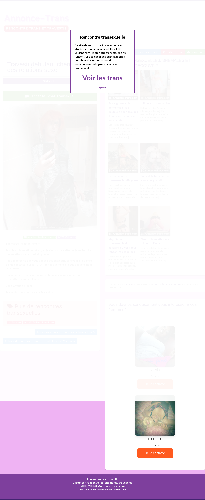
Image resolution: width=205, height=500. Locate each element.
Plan (81, 489)
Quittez (102, 88)
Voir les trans (102, 78)
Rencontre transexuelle (102, 479)
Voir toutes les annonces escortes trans (105, 489)
